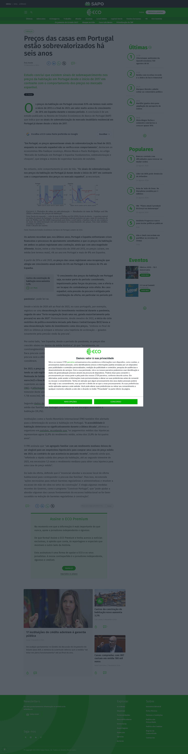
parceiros (71, 362)
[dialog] (94, 377)
